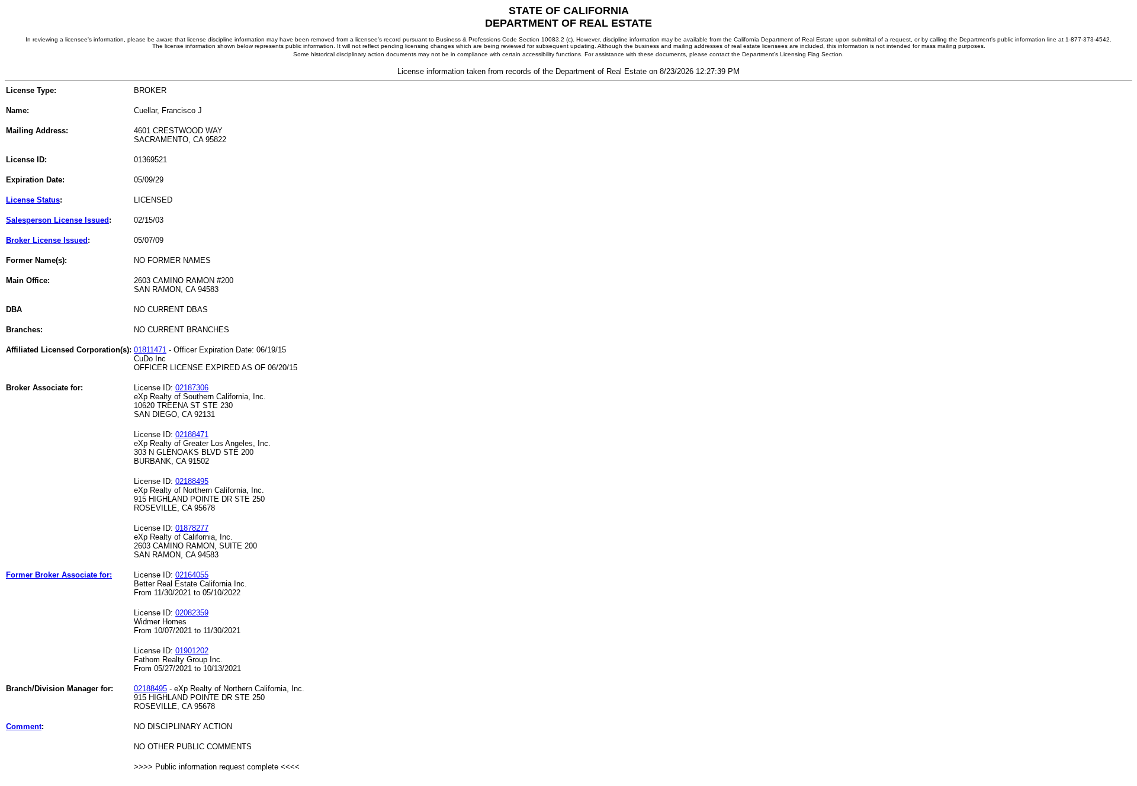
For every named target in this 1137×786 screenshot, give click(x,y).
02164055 (191, 574)
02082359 (191, 612)
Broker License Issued (47, 240)
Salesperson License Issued (57, 220)
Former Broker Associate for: (59, 574)
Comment (23, 726)
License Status (33, 199)
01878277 (191, 528)
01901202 (191, 650)
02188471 (191, 434)
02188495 (191, 481)
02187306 (191, 387)
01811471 (150, 349)
